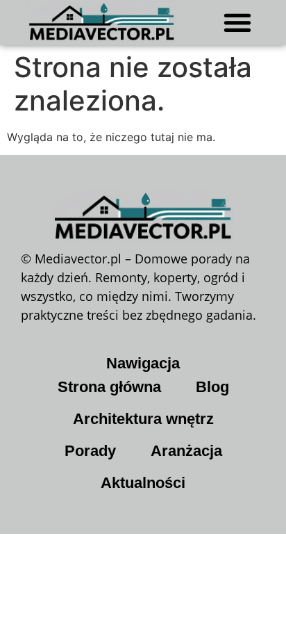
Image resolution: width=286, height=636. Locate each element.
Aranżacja (186, 450)
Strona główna (109, 387)
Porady (90, 450)
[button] (238, 22)
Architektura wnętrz (143, 418)
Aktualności (143, 482)
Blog (212, 387)
